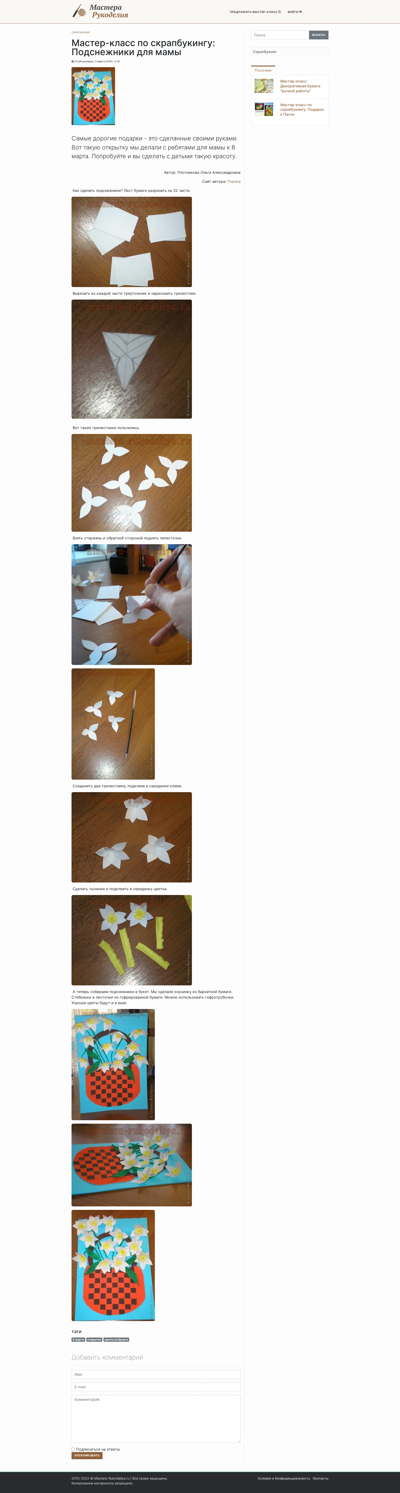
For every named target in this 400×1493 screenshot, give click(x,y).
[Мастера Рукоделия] (100, 11)
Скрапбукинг (265, 51)
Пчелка (234, 181)
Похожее (263, 70)
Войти (293, 12)
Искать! (319, 35)
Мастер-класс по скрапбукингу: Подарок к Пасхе (302, 109)
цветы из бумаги (116, 1339)
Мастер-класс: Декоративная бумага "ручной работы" (300, 86)
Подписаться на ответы (98, 1449)
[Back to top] (392, 1484)
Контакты (320, 1478)
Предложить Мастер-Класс (254, 12)
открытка (94, 1339)
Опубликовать (87, 1455)
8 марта (78, 1339)
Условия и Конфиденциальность (284, 1478)
